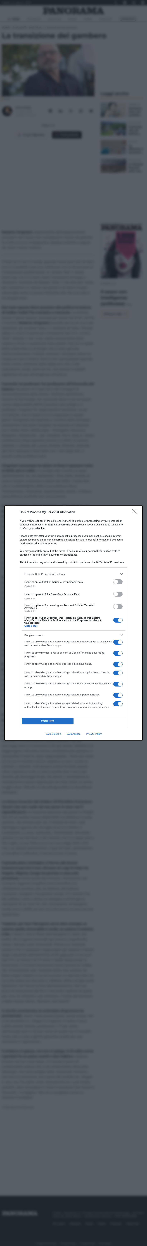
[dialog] (73, 623)
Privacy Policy (94, 733)
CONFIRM (47, 721)
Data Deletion (53, 733)
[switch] (118, 581)
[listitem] (73, 574)
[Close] (135, 512)
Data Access (73, 733)
